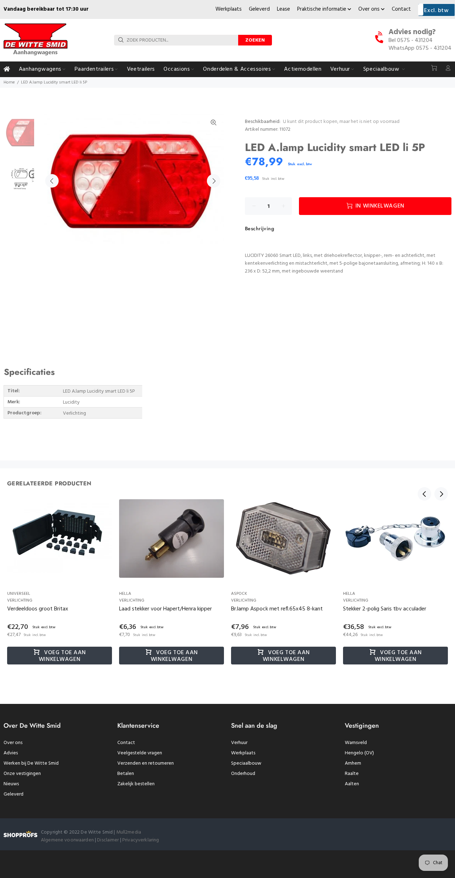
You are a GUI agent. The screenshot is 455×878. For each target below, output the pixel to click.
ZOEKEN (255, 40)
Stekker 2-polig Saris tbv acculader (384, 609)
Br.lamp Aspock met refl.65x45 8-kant (277, 609)
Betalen (125, 774)
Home (9, 82)
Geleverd (259, 9)
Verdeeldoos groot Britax (37, 609)
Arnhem (353, 763)
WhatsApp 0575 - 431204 (420, 48)
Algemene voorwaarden (67, 840)
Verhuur (239, 743)
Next (213, 181)
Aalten (352, 784)
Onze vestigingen (22, 774)
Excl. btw (436, 10)
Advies (11, 753)
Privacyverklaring (140, 840)
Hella (125, 593)
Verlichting (19, 600)
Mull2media (128, 832)
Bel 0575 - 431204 (411, 40)
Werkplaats (228, 9)
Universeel (18, 593)
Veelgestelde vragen (139, 753)
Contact (401, 9)
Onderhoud (243, 774)
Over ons (369, 9)
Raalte (352, 774)
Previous (52, 181)
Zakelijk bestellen (136, 784)
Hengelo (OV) (359, 753)
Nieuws (11, 784)
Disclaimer (108, 840)
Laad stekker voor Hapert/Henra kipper (165, 609)
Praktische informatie (322, 9)
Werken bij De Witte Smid (31, 763)
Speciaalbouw (246, 763)
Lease (283, 9)
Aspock (239, 593)
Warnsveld (356, 743)
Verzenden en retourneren (145, 763)
